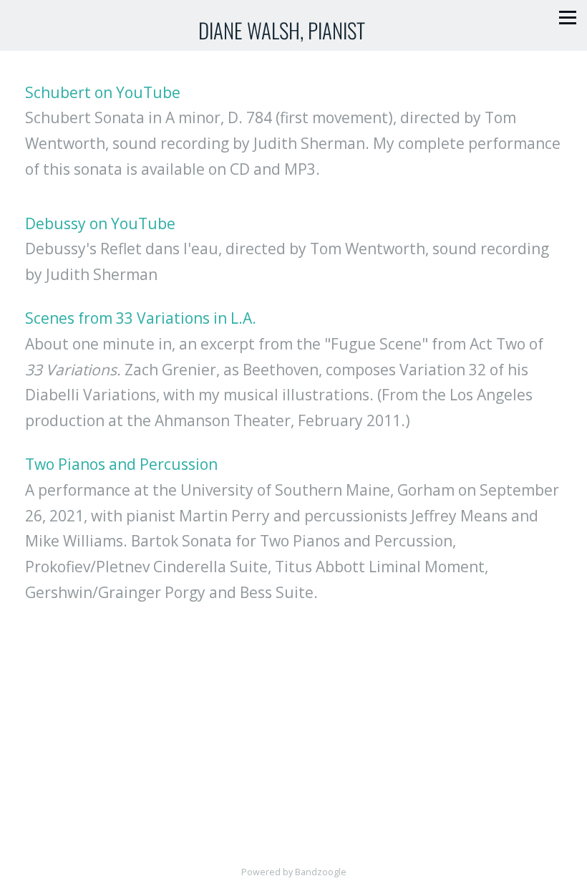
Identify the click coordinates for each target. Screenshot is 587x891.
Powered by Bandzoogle (293, 872)
